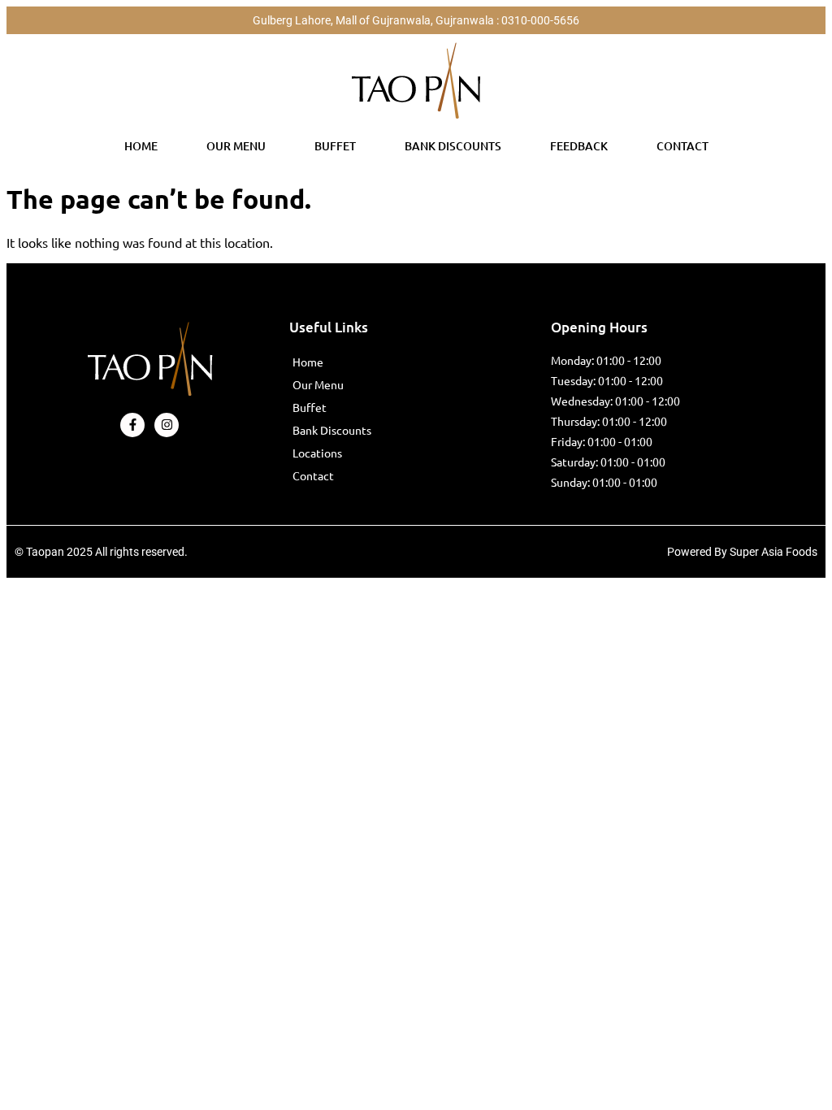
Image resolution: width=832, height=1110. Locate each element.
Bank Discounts (453, 146)
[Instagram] (166, 425)
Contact (682, 146)
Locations (317, 452)
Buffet (335, 146)
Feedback (579, 146)
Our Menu (236, 146)
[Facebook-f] (132, 425)
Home (141, 146)
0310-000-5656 (540, 20)
